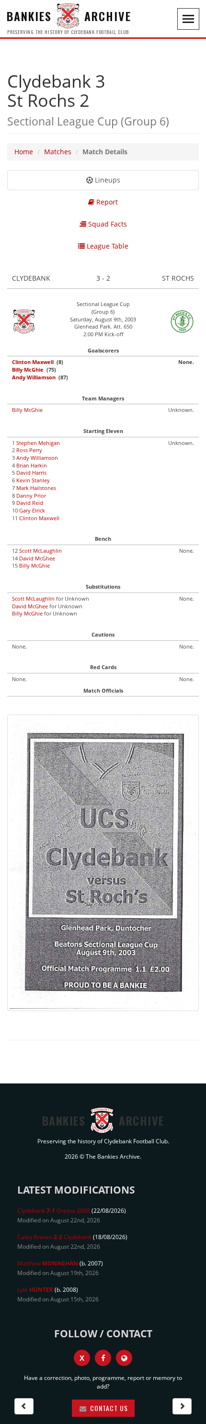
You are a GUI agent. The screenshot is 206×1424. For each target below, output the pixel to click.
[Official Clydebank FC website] (124, 1358)
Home (23, 151)
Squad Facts (106, 223)
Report (106, 201)
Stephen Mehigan (38, 442)
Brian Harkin (31, 465)
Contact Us (108, 1408)
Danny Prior (31, 495)
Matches (57, 151)
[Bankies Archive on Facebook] (103, 1358)
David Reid (29, 502)
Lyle (35, 1290)
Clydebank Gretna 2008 (53, 1211)
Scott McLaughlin (40, 550)
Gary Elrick (32, 510)
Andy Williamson (34, 377)
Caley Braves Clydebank (54, 1237)
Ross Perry (29, 450)
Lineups (106, 179)
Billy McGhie (28, 369)
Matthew (47, 1263)
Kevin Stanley (33, 480)
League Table (106, 246)
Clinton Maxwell (33, 361)
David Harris (31, 472)
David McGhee (37, 558)
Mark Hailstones (36, 487)
